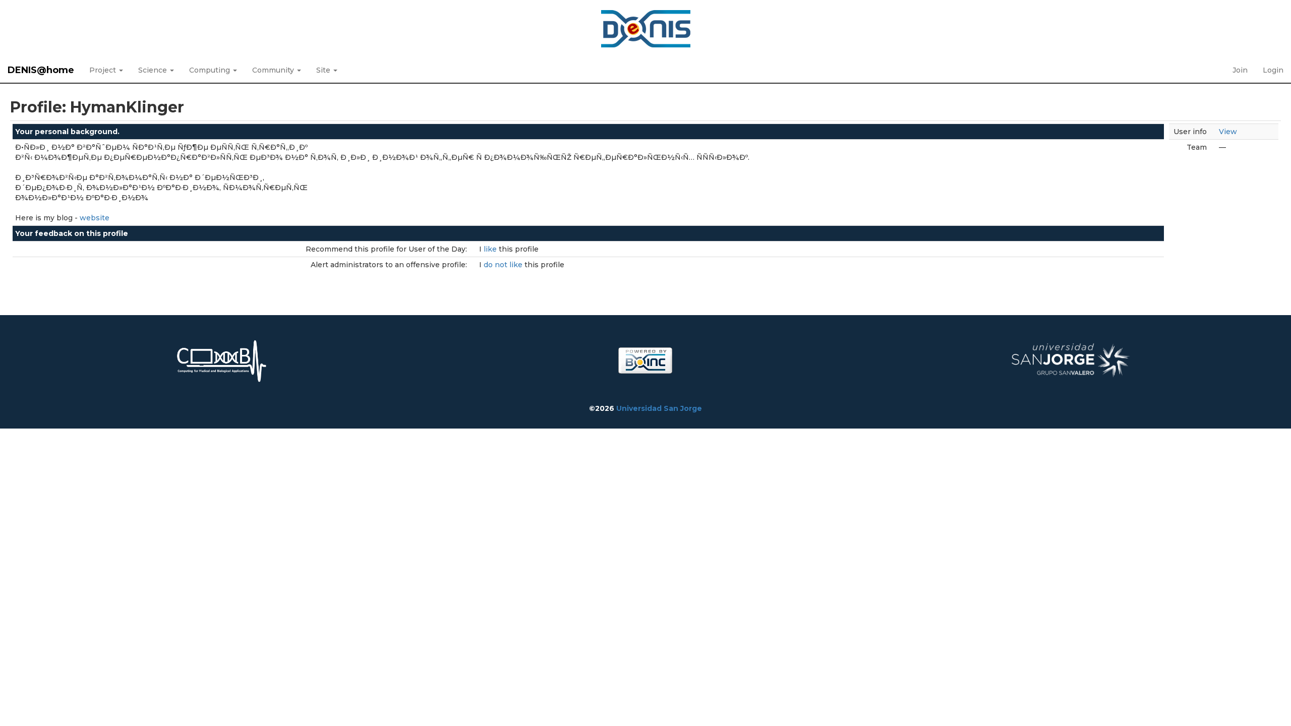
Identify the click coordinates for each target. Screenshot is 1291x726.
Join (1240, 70)
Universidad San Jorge (659, 408)
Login (1273, 70)
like (491, 249)
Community (274, 70)
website (94, 217)
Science (153, 70)
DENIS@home (41, 70)
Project (103, 70)
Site (324, 70)
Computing (210, 70)
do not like (504, 264)
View (1228, 131)
